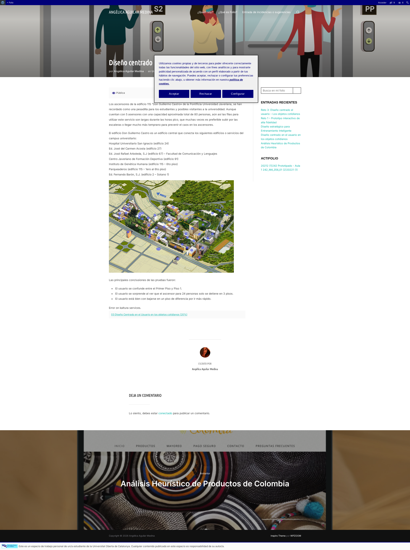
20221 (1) (292, 169)
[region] (206, 79)
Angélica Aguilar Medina (131, 11)
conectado (165, 413)
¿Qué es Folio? (227, 12)
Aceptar (174, 93)
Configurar (238, 93)
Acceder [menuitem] (382, 2)
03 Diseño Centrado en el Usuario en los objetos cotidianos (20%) (149, 314)
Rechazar (205, 93)
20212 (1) (266, 165)
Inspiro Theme (278, 535)
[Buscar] (297, 90)
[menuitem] (3, 2)
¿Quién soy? (205, 12)
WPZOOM (295, 535)
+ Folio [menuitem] (10, 2)
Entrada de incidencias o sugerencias (266, 12)
